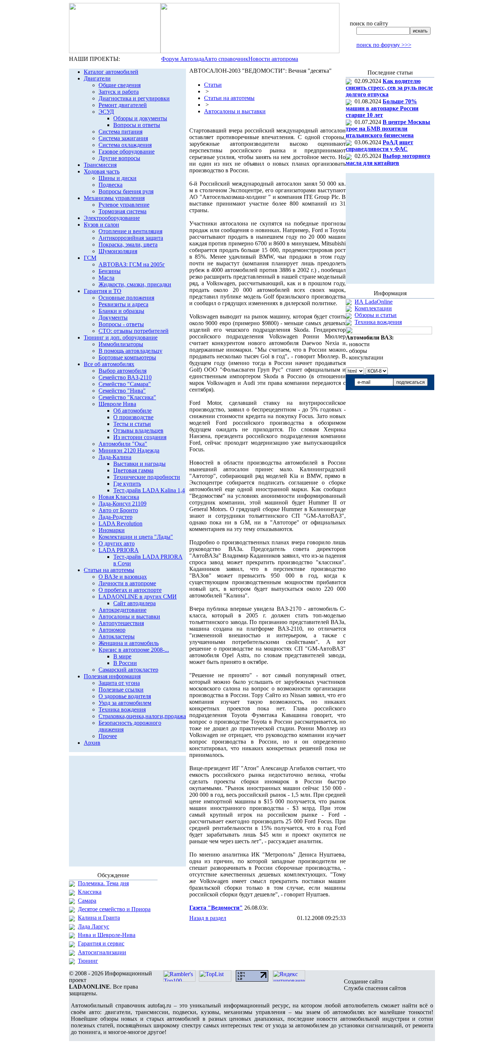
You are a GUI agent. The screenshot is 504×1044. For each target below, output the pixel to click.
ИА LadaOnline (374, 302)
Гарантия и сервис (101, 943)
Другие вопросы (119, 158)
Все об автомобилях (109, 364)
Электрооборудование (112, 218)
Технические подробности (146, 477)
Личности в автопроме (127, 583)
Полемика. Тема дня (103, 883)
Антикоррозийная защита (131, 238)
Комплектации (373, 308)
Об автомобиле (132, 410)
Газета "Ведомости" (216, 908)
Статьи (213, 85)
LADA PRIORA (119, 550)
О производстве (133, 417)
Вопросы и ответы (136, 125)
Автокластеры (117, 636)
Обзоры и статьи (376, 315)
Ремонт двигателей (123, 105)
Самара (87, 900)
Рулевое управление (124, 204)
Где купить (127, 483)
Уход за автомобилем (125, 703)
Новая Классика (119, 497)
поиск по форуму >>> (383, 45)
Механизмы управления (114, 198)
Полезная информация (112, 676)
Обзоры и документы (140, 118)
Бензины (110, 271)
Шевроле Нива (117, 404)
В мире (122, 656)
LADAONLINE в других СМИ (138, 596)
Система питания (120, 131)
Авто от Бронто (118, 510)
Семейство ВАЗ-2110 (125, 377)
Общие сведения (120, 85)
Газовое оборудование (127, 151)
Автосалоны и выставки (129, 616)
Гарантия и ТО (102, 291)
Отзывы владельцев (138, 430)
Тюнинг (88, 961)
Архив (92, 743)
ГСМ (90, 258)
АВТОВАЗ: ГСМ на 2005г (132, 264)
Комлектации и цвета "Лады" (136, 537)
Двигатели (97, 78)
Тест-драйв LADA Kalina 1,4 (149, 490)
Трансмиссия (100, 165)
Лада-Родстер (115, 517)
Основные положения (126, 297)
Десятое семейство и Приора (114, 909)
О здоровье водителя (125, 696)
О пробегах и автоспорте (130, 590)
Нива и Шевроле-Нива (106, 935)
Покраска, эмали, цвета (128, 244)
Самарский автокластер (128, 669)
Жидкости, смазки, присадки (135, 284)
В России (125, 663)
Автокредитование (122, 610)
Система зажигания (123, 138)
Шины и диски (118, 178)
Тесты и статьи (132, 424)
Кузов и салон (101, 224)
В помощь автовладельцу (130, 351)
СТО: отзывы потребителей (134, 331)
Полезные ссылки (121, 689)
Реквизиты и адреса (123, 304)
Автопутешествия (121, 623)
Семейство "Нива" (122, 390)
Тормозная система (122, 211)
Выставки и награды (139, 464)
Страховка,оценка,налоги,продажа (142, 716)
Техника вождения (122, 709)
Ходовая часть (102, 171)
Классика (89, 892)
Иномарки (112, 530)
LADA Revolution (120, 523)
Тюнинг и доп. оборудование (121, 337)
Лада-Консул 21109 (122, 503)
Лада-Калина (115, 457)
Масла (106, 278)
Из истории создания (139, 437)
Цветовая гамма (133, 470)
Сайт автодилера (134, 603)
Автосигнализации (102, 952)
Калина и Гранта (99, 917)
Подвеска (110, 185)
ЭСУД (106, 111)
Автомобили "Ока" (123, 444)
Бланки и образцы (121, 311)
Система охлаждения (125, 145)
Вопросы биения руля (126, 191)
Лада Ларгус (93, 926)
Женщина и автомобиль (129, 643)
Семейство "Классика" (127, 397)
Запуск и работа (119, 92)
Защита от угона (119, 683)
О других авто (117, 543)
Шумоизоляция (118, 251)
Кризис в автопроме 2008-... (134, 650)
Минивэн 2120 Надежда (129, 450)
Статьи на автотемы (109, 570)
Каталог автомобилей (111, 72)
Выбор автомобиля (122, 371)
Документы (113, 317)
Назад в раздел (207, 918)
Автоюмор (112, 630)
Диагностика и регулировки (134, 98)
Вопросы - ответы (121, 324)
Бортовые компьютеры (127, 357)
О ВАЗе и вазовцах (123, 576)
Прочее (108, 736)
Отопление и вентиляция (130, 231)
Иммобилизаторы (121, 344)
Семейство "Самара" (125, 384)
